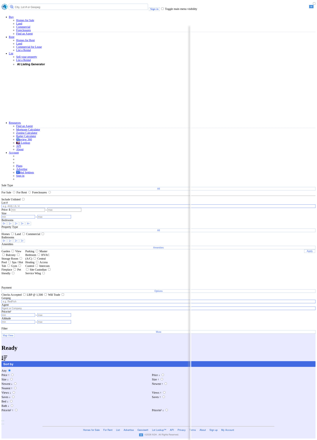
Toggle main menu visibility (181, 8)
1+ (10, 223)
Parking (30, 251)
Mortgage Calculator (28, 129)
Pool (4, 262)
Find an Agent (24, 33)
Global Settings (25, 172)
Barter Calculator (26, 136)
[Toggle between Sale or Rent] (314, 3)
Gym (14, 265)
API (18, 146)
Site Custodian (38, 269)
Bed (4, 401)
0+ (4, 223)
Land (19, 23)
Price (5, 375)
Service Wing (33, 273)
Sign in (154, 9)
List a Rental (23, 50)
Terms (192, 430)
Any (4, 370)
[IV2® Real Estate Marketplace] (4, 7)
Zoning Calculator (26, 132)
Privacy (182, 430)
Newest (6, 383)
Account (14, 152)
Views (6, 392)
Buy (11, 17)
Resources (15, 122)
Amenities (158, 247)
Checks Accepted (11, 294)
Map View (8, 335)
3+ (22, 223)
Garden (6, 251)
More (158, 332)
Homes (5, 234)
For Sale (6, 192)
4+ (28, 223)
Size (5, 379)
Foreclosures (23, 30)
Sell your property (26, 56)
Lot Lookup (23, 142)
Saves (5, 397)
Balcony (11, 254)
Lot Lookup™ (159, 430)
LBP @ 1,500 (35, 294)
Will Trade (54, 294)
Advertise (21, 169)
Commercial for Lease (29, 46)
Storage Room (10, 258)
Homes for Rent (25, 40)
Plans (19, 165)
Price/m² (7, 410)
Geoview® (142, 430)
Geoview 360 (24, 139)
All (158, 188)
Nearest (6, 388)
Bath (5, 405)
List (11, 53)
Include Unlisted (11, 199)
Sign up (213, 430)
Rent (11, 36)
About (19, 149)
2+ (16, 223)
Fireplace (7, 269)
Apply (310, 251)
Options (158, 291)
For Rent (22, 192)
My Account (227, 430)
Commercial (23, 26)
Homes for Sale (25, 20)
